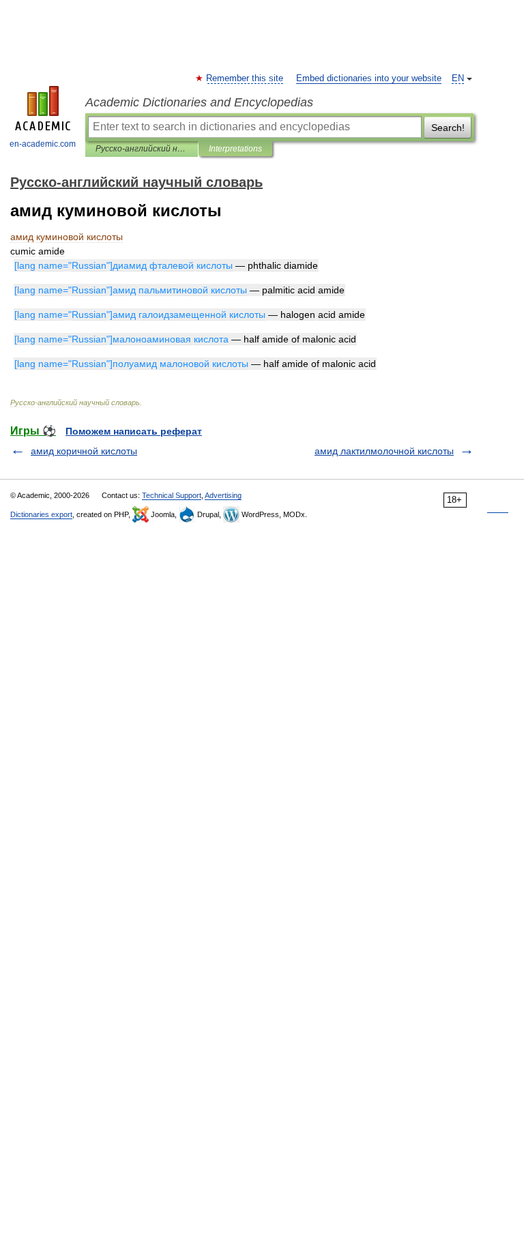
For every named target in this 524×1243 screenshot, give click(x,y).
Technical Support (171, 495)
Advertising (223, 495)
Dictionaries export (41, 514)
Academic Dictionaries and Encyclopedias (199, 102)
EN (458, 78)
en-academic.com (43, 144)
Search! (448, 127)
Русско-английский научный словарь (142, 148)
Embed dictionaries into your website (368, 78)
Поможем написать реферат (134, 431)
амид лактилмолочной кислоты (384, 450)
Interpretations (235, 148)
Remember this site (245, 78)
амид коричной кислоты (84, 450)
